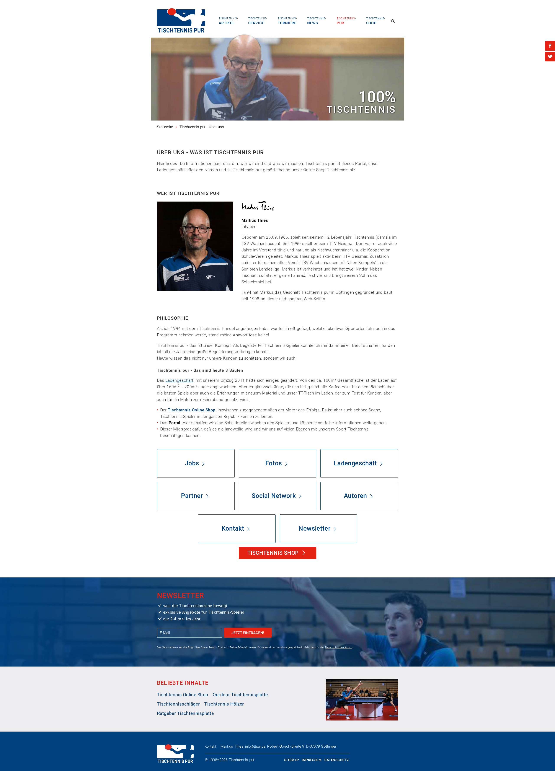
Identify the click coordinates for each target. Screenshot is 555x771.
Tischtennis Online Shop (191, 410)
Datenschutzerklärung (338, 647)
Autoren (355, 495)
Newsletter (314, 528)
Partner (192, 495)
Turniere (287, 21)
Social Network (274, 495)
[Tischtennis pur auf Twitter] (550, 56)
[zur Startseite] (181, 31)
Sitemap (291, 760)
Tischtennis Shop (273, 553)
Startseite (165, 127)
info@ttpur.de (255, 746)
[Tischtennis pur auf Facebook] (550, 46)
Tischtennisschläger (178, 704)
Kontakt (233, 528)
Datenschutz (336, 760)
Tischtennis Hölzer (224, 704)
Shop (375, 21)
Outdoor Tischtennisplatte (240, 694)
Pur (346, 21)
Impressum (312, 760)
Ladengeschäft (179, 380)
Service (257, 21)
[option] (277, 77)
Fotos (273, 463)
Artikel (228, 21)
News (316, 21)
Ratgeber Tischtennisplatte (185, 713)
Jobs (192, 463)
